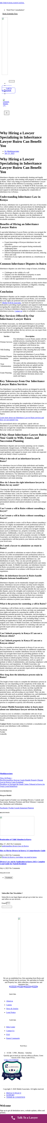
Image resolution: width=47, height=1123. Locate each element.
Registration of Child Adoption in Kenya (15, 839)
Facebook (8, 878)
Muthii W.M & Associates (11, 303)
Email (4, 903)
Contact (12, 94)
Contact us (18, 311)
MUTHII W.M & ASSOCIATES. (12, 3)
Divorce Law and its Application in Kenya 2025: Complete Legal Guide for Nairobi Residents (22, 863)
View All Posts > (6, 778)
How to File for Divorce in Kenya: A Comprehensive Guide (22, 851)
